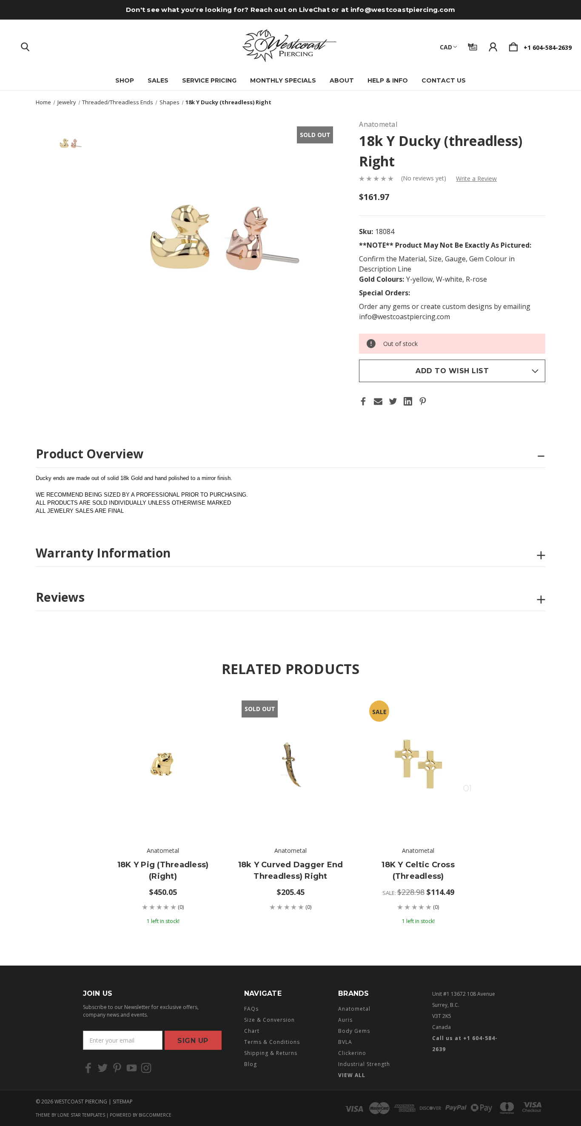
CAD (446, 47)
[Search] (25, 45)
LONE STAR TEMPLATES (81, 1115)
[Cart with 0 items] (513, 45)
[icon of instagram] (146, 1068)
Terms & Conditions (272, 1042)
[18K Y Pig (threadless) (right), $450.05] (163, 764)
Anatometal (354, 1008)
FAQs (251, 1008)
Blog (250, 1064)
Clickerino (352, 1053)
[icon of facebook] (88, 1068)
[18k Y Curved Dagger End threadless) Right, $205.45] (290, 764)
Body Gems (354, 1031)
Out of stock (290, 811)
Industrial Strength (364, 1064)
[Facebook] (363, 401)
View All (351, 1075)
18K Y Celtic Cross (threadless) (418, 870)
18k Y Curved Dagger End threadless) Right (290, 870)
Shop (124, 80)
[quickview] (201, 732)
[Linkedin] (408, 401)
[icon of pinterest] (117, 1068)
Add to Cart (163, 811)
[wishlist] (201, 709)
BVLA (345, 1042)
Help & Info (387, 80)
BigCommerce (155, 1115)
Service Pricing (209, 80)
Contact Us (444, 80)
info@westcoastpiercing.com (403, 10)
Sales (158, 80)
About (342, 80)
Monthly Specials (283, 80)
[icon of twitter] (102, 1068)
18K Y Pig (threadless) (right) (163, 870)
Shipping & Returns (270, 1053)
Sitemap (123, 1101)
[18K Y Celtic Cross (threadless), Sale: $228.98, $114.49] (418, 764)
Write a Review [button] (476, 178)
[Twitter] (393, 401)
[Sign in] (493, 45)
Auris (345, 1019)
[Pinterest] (423, 401)
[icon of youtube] (131, 1068)
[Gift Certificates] (472, 45)
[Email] (378, 401)
